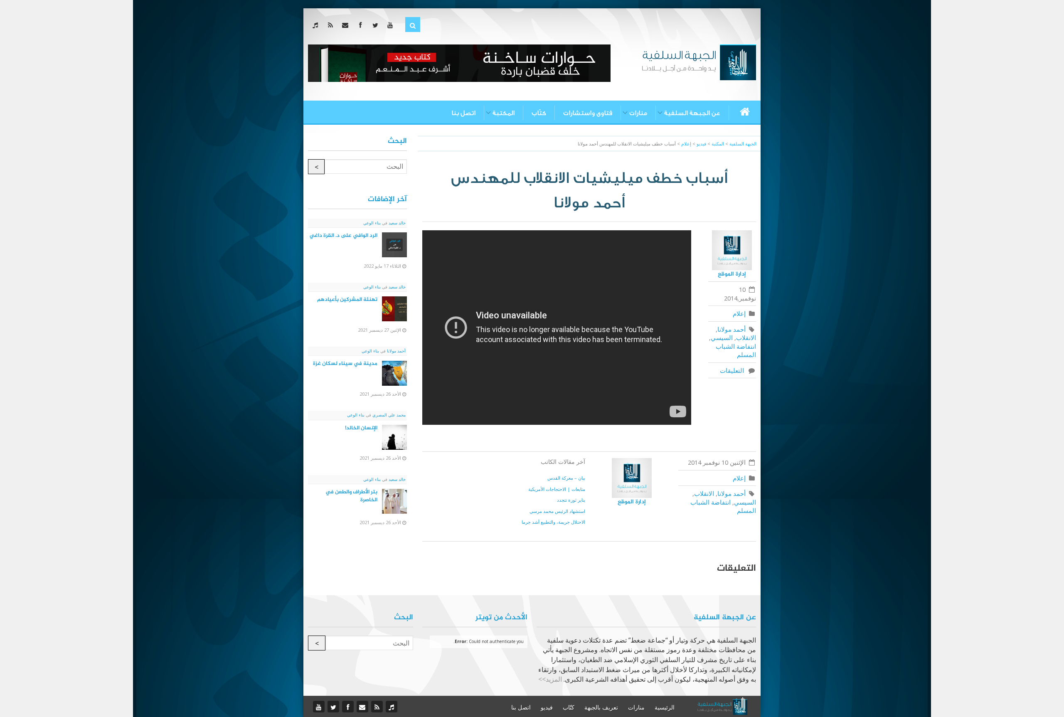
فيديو (547, 707)
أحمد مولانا (731, 329)
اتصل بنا (463, 113)
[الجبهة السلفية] (699, 62)
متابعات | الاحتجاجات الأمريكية (556, 489)
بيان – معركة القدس (566, 478)
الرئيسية (665, 707)
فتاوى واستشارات (587, 113)
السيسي (722, 337)
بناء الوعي (372, 223)
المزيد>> (550, 679)
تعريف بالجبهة (601, 707)
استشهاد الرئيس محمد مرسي (557, 511)
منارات (638, 113)
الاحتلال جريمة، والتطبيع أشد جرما (553, 522)
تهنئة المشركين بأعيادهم (347, 299)
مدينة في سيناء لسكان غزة (345, 363)
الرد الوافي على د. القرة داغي (343, 235)
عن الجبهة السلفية (692, 113)
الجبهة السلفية (742, 143)
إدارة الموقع (732, 274)
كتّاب (539, 113)
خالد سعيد (396, 223)
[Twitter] (377, 25)
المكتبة (504, 113)
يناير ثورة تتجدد (571, 500)
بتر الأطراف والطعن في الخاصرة (351, 496)
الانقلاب (746, 337)
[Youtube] (392, 25)
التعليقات (733, 370)
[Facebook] (362, 25)
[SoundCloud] (317, 25)
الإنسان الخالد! (361, 428)
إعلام (739, 313)
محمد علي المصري (388, 415)
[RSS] (332, 25)
